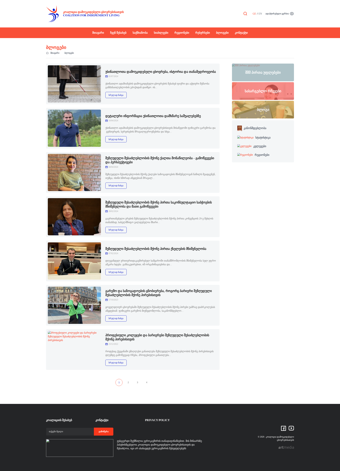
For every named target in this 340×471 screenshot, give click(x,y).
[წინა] (109, 382)
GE (254, 13)
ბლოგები (222, 32)
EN (260, 13)
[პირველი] (100, 382)
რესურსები (202, 32)
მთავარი (98, 32)
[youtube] (291, 428)
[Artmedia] (286, 447)
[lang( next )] (155, 382)
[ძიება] (245, 13)
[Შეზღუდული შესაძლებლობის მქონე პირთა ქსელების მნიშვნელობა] (74, 261)
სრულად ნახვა (116, 95)
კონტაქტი (241, 32)
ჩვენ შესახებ (118, 32)
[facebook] (283, 428)
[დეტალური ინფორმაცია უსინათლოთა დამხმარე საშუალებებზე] (74, 128)
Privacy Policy (157, 420)
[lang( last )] (165, 382)
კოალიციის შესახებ (59, 420)
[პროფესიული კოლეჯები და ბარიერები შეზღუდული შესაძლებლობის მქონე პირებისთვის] (74, 349)
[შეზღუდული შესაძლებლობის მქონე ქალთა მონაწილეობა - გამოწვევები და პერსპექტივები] (74, 172)
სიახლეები (161, 32)
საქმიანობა (140, 32)
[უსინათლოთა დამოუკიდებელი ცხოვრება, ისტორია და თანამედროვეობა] (74, 84)
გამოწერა (104, 431)
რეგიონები (181, 32)
